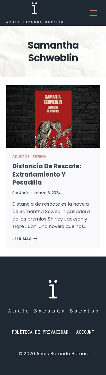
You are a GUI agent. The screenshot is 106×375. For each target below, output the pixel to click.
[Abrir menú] (93, 13)
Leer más (24, 238)
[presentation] (53, 116)
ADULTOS (21, 156)
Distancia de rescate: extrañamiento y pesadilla (46, 174)
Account (85, 332)
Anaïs (24, 192)
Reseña (39, 156)
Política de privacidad (40, 332)
